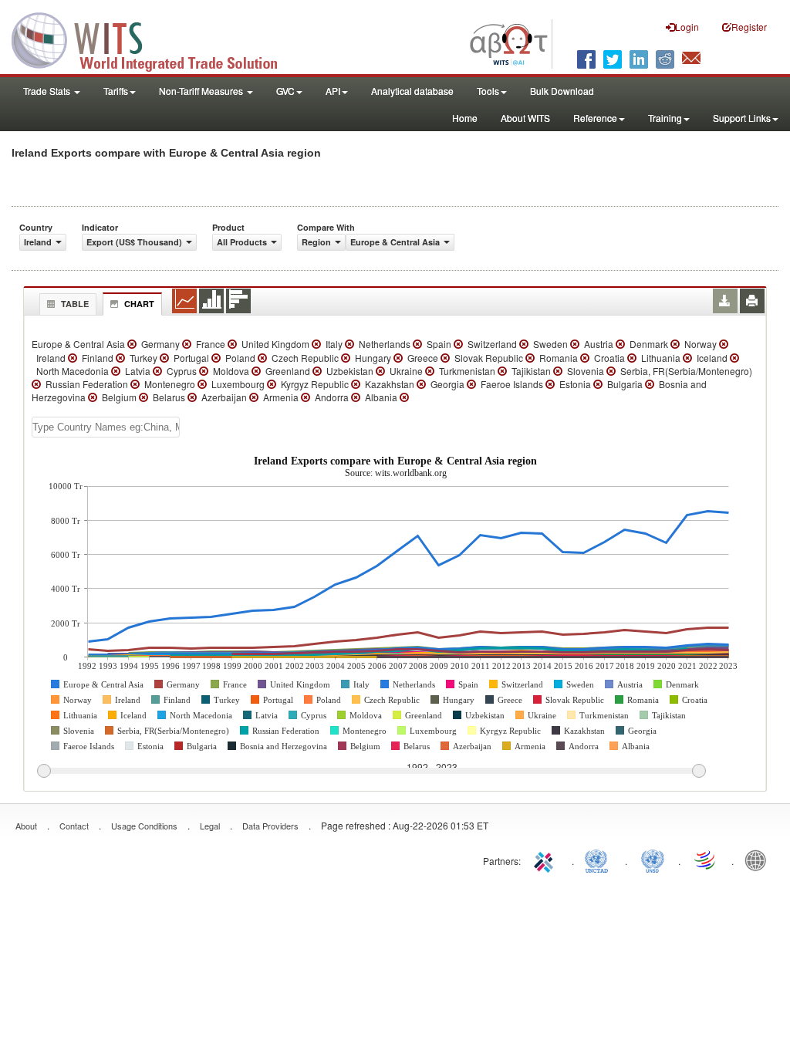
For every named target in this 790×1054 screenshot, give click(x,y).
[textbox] (106, 427)
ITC (546, 859)
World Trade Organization (705, 859)
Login (687, 26)
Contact (74, 825)
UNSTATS (652, 859)
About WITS (525, 117)
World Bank (759, 859)
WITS (154, 38)
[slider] (371, 771)
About (26, 825)
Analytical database (412, 90)
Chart (139, 303)
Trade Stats (48, 90)
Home (465, 117)
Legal (210, 825)
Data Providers (270, 825)
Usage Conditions (144, 825)
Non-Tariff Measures (202, 90)
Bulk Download (562, 90)
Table (75, 303)
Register (749, 26)
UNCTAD (599, 859)
